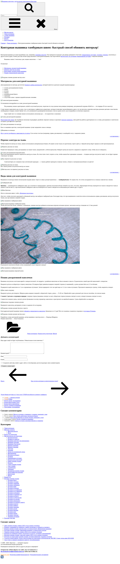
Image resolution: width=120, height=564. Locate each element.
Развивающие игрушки (15, 458)
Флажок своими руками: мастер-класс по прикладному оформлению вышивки (27, 529)
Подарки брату (12, 480)
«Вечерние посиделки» (26, 193)
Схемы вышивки (9, 35)
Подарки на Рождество (15, 497)
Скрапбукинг (12, 467)
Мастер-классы (8, 32)
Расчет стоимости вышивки (12, 405)
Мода (9, 433)
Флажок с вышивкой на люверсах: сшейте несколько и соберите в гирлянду (27, 527)
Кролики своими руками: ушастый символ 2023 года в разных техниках (26, 535)
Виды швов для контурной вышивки (15, 71)
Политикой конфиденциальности (12, 551)
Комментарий (5, 353)
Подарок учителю (13, 515)
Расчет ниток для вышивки (12, 400)
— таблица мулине (12, 397)
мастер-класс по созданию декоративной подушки (76, 56)
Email (2, 359)
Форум (6, 38)
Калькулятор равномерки (11, 404)
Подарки (6, 37)
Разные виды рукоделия (45, 333)
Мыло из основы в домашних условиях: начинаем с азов (30, 414)
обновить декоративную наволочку (34, 311)
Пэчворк (10, 456)
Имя (2, 356)
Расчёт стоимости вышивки (25, 419)
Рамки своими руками (14, 461)
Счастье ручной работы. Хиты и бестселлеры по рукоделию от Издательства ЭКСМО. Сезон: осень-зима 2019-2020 (39, 538)
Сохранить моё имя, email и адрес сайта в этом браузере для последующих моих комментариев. (31, 363)
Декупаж (10, 448)
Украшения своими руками (16, 471)
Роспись (10, 463)
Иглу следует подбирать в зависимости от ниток (15, 133)
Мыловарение (12, 453)
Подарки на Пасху (13, 496)
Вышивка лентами (13, 442)
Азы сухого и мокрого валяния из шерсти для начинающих (22, 540)
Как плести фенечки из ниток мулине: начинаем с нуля (26, 417)
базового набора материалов (33, 85)
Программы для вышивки (12, 407)
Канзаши (10, 450)
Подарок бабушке (13, 510)
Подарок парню (12, 513)
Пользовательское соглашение (39, 554)
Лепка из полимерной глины (16, 452)
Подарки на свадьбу (14, 499)
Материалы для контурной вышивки (15, 68)
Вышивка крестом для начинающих (18, 441)
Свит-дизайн (11, 466)
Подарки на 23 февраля (15, 491)
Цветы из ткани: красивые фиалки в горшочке (29, 420)
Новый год (7, 477)
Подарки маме (12, 486)
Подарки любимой (13, 483)
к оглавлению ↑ (114, 136)
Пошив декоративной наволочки (14, 73)
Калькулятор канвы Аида (11, 402)
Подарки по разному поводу (16, 502)
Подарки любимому (14, 485)
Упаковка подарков (13, 516)
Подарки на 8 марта (14, 493)
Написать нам (5, 554)
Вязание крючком (13, 445)
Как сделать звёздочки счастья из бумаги (25, 416)
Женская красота (13, 431)
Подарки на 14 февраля (15, 489)
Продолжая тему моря (7, 120)
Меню (55, 29)
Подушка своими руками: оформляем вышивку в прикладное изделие (25, 530)
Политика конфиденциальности (19, 554)
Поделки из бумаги (13, 455)
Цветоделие (11, 474)
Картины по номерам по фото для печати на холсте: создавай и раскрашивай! (27, 533)
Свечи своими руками (14, 464)
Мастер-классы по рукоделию (13, 436)
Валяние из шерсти (13, 439)
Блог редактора (8, 40)
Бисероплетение (12, 437)
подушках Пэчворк (89, 311)
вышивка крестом (40, 55)
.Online (8, 399)
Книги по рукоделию (10, 434)
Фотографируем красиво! (15, 472)
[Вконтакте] (2, 558)
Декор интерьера (9, 34)
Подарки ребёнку (13, 505)
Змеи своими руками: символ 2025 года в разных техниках (22, 525)
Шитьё (55, 333)
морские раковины (67, 120)
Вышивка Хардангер (14, 444)
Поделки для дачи (9, 518)
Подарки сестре (12, 508)
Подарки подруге (13, 504)
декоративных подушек (89, 55)
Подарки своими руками (11, 478)
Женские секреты (9, 429)
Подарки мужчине (13, 488)
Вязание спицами (13, 447)
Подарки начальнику (14, 501)
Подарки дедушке (13, 482)
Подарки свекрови (13, 507)
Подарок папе (12, 512)
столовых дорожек (102, 55)
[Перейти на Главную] (18, 1)
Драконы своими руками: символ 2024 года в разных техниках (23, 532)
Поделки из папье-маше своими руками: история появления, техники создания (28, 536)
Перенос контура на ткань (12, 69)
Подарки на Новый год (15, 494)
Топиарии (11, 469)
